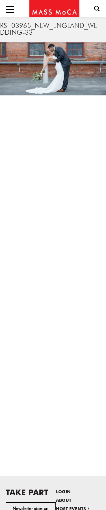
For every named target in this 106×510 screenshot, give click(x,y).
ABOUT (63, 501)
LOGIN (63, 492)
